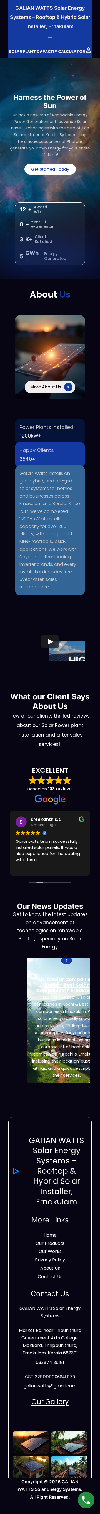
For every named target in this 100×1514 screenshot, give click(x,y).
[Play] (50, 641)
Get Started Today (50, 169)
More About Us (45, 387)
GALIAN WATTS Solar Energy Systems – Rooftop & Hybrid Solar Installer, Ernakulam (50, 17)
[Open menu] (50, 39)
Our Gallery (50, 1401)
